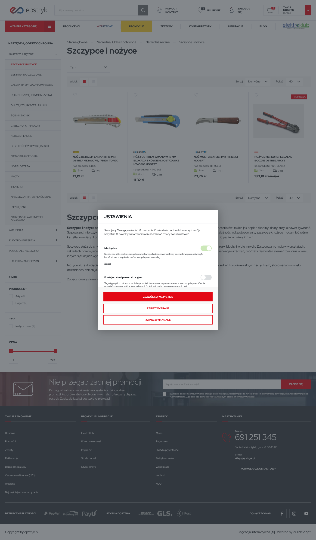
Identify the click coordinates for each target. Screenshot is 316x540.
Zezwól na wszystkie (158, 296)
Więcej (107, 263)
